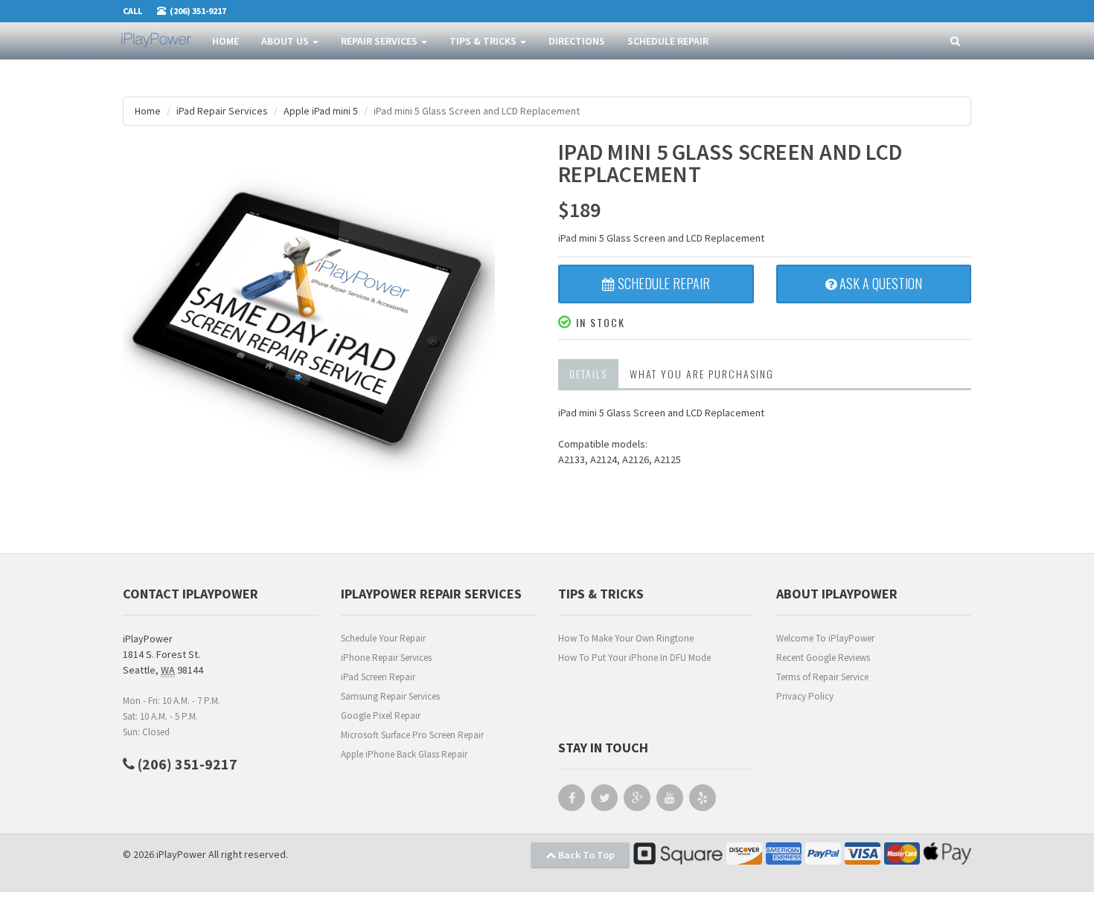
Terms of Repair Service (822, 677)
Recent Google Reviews (823, 657)
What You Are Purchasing (702, 373)
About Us (286, 41)
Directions (576, 41)
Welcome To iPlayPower (825, 638)
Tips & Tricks (484, 41)
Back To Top (585, 855)
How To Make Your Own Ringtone (626, 638)
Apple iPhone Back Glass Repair (404, 754)
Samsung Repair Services (390, 696)
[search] (955, 41)
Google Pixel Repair (380, 715)
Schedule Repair (667, 41)
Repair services (380, 41)
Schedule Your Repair (383, 638)
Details (588, 373)
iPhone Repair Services (386, 657)
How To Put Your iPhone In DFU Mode (634, 657)
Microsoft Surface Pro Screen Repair (412, 735)
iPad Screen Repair (378, 677)
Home (225, 41)
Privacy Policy (805, 696)
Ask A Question (879, 283)
